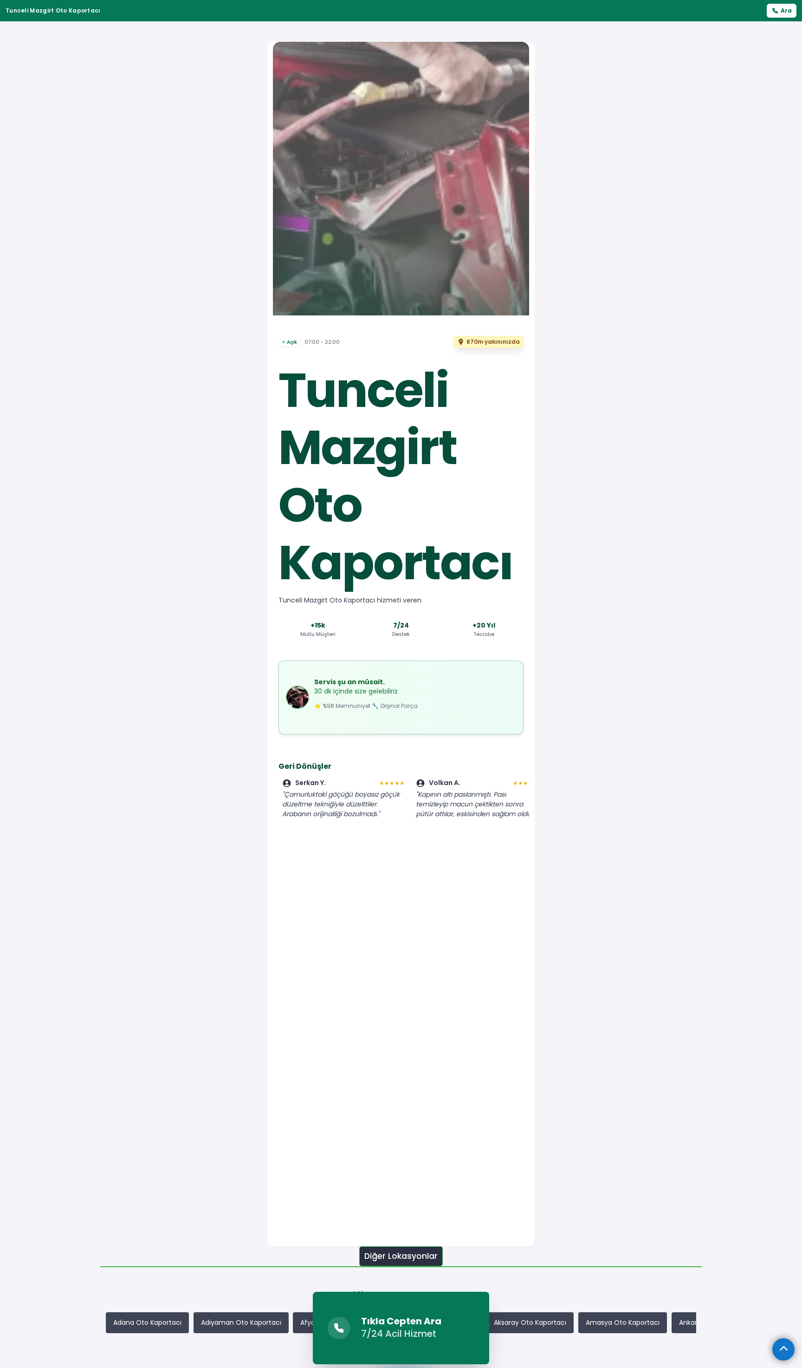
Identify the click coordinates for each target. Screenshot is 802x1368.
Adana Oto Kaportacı (147, 1322)
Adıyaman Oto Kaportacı (241, 1322)
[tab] (401, 1256)
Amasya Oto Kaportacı (623, 1322)
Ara (786, 10)
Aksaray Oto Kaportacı (530, 1322)
